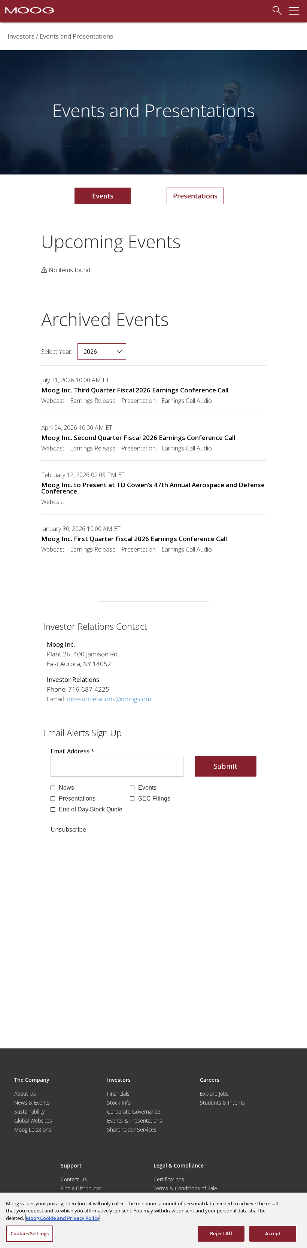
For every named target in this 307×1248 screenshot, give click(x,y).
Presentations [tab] (195, 195)
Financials (118, 1093)
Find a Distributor (81, 1188)
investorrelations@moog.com (109, 699)
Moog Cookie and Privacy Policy (62, 1218)
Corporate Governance (133, 1111)
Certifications (169, 1179)
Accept (273, 1233)
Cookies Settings (29, 1233)
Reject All (221, 1233)
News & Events (32, 1102)
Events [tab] (102, 195)
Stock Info (119, 1102)
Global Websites (33, 1120)
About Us (25, 1093)
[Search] (275, 9)
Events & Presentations (134, 1120)
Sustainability (29, 1111)
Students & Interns (222, 1102)
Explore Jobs (214, 1093)
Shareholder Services (131, 1129)
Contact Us (74, 1179)
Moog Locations (32, 1129)
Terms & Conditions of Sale (185, 1188)
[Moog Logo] (29, 9)
